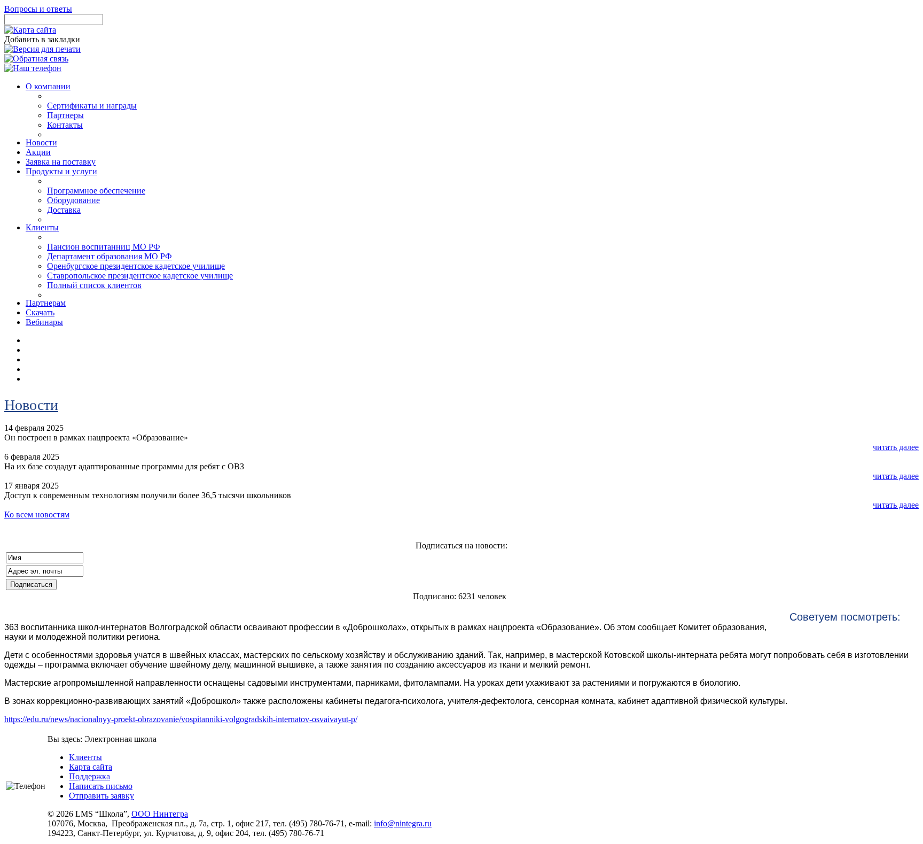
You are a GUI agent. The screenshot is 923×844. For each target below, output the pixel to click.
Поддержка (89, 776)
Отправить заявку (101, 795)
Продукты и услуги (61, 171)
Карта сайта (90, 766)
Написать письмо (100, 786)
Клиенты (85, 757)
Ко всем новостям (36, 514)
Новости (31, 405)
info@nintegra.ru (403, 823)
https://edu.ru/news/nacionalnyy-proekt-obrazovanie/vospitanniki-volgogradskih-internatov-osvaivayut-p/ (180, 719)
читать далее (896, 447)
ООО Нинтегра (159, 813)
